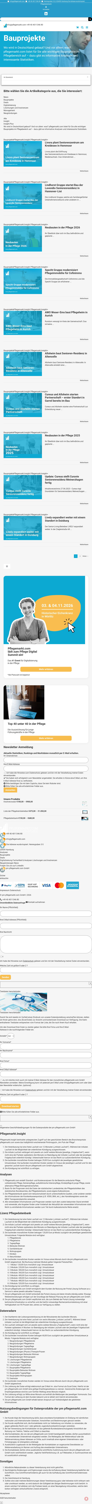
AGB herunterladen (8, 1498)
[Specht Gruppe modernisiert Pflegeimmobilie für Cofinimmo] (23, 281)
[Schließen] (1, 1125)
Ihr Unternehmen (10, 756)
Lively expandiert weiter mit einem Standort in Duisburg (65, 519)
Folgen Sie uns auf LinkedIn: (12, 866)
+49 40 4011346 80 (34, 1)
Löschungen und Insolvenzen (16, 108)
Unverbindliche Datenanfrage (12, 903)
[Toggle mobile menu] (87, 27)
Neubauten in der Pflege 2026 (62, 227)
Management (9, 110)
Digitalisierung (10, 105)
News (6, 97)
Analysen (4, 852)
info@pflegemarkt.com (17, 1)
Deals (6, 102)
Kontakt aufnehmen (36, 902)
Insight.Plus (9, 124)
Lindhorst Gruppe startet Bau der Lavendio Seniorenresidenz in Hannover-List (64, 188)
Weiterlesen (84, 171)
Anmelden (46, 9)
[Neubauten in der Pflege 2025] (23, 446)
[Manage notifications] (86, 1499)
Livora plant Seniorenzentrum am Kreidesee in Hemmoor (64, 144)
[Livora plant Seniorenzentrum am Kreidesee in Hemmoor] (23, 154)
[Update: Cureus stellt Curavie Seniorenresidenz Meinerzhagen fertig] (23, 487)
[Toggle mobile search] (82, 27)
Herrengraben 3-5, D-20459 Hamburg (56, 1)
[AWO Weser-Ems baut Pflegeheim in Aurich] (23, 323)
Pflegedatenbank (46, 4)
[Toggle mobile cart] (77, 27)
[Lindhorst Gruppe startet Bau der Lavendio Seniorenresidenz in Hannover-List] (23, 196)
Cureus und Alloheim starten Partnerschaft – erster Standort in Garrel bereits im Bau (64, 397)
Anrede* (3, 1036)
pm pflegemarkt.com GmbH (17, 868)
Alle (5, 118)
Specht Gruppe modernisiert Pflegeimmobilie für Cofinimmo (63, 271)
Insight (6, 121)
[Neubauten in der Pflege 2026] (23, 239)
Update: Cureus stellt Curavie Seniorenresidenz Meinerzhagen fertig (64, 479)
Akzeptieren (5, 1493)
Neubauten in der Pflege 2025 (62, 435)
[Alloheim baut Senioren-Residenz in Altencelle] (23, 364)
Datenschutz (34, 773)
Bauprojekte (9, 100)
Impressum (4, 890)
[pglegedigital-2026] (44, 577)
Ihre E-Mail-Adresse (12, 764)
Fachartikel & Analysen (22, 860)
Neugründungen (10, 113)
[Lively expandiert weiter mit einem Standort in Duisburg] (23, 528)
